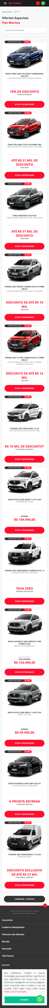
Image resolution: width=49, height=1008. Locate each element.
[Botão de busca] (43, 30)
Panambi (6, 948)
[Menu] (5, 3)
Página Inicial (6, 12)
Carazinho (7, 920)
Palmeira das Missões (13, 934)
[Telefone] (38, 3)
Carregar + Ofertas (24, 899)
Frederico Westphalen (13, 927)
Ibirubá (6, 941)
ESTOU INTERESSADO (24, 104)
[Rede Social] (12, 965)
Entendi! (24, 1000)
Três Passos (8, 955)
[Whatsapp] (43, 3)
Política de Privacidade (15, 991)
